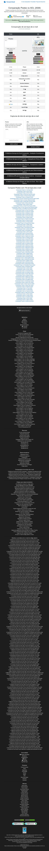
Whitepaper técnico (24, 454)
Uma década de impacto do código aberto (24, 484)
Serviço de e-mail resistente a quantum (24, 523)
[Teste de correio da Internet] (31, 823)
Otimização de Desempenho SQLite (24, 526)
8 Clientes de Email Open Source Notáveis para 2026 (24, 605)
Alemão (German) (24, 795)
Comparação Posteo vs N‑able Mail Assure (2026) (24, 265)
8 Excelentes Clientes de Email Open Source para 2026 (24, 602)
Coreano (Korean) (24, 803)
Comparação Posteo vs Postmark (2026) (24, 270)
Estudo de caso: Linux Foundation (24, 498)
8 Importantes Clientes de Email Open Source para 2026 (24, 656)
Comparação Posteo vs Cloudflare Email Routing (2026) (24, 208)
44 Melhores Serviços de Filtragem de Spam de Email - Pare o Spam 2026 (24, 182)
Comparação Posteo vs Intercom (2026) (24, 240)
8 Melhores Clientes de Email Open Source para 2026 (24, 541)
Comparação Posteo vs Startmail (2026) (24, 286)
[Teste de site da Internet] (18, 823)
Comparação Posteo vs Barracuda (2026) (24, 203)
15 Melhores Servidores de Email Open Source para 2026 (24, 540)
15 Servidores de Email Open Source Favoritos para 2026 (24, 571)
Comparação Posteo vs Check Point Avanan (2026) (24, 205)
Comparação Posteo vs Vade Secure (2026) (24, 292)
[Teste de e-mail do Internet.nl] (11, 58)
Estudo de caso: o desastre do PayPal (24, 521)
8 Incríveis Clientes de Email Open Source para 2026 (24, 607)
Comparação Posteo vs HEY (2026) (24, 231)
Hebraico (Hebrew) (24, 796)
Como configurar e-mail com (24, 341)
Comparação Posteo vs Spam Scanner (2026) (24, 283)
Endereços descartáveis (24, 436)
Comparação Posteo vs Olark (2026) (24, 268)
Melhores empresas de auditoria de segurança (24, 491)
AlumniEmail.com (24, 442)
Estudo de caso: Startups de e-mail (24, 528)
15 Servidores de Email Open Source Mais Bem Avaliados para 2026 (24, 545)
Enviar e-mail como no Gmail (24, 336)
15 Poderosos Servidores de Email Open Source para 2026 (24, 577)
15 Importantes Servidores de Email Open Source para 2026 (24, 655)
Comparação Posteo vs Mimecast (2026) (24, 262)
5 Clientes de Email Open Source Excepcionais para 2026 (24, 558)
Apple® (24, 319)
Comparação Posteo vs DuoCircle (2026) (24, 216)
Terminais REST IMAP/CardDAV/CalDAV (24, 500)
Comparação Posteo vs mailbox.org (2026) (24, 301)
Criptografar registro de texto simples (24, 439)
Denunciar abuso (24, 777)
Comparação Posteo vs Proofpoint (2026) (24, 272)
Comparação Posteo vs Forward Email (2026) (24, 223)
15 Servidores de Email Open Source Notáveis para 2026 (24, 563)
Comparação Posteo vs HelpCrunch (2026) (24, 236)
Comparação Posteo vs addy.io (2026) (24, 299)
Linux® (25, 323)
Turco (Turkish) (24, 813)
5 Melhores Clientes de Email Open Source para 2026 (24, 570)
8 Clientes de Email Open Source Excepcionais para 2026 (24, 599)
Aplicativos (24, 317)
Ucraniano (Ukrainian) (24, 814)
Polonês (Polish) (24, 805)
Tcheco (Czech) (24, 787)
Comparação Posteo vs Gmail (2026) (24, 229)
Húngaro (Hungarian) (24, 798)
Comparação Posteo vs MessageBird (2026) (24, 257)
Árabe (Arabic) (24, 785)
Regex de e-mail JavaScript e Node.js (24, 504)
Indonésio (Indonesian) (24, 799)
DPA (25, 775)
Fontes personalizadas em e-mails (24, 501)
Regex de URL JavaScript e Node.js (24, 533)
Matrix (25, 759)
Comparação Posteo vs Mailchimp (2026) (24, 246)
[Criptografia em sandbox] (24, 80)
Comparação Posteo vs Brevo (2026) (24, 204)
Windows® (24, 320)
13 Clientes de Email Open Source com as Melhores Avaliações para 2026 (24, 593)
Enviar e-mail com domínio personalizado (24, 334)
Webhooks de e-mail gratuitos (24, 460)
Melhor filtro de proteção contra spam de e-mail (24, 487)
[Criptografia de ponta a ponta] (25, 104)
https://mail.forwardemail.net (24, 21)
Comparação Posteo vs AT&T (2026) (24, 192)
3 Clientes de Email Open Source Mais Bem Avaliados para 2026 (24, 547)
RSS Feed (25, 761)
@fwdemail (25, 757)
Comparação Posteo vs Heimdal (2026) (24, 233)
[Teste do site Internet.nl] (11, 56)
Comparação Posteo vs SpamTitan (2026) (24, 285)
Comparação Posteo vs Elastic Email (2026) (24, 218)
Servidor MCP (24, 507)
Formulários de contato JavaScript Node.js (25, 514)
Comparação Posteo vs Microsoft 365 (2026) (24, 259)
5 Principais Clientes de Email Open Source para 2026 (25, 555)
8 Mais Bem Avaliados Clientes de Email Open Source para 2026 (24, 674)
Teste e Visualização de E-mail (24, 505)
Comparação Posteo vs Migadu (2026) (24, 260)
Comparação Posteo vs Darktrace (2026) (24, 213)
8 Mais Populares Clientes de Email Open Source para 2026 (24, 671)
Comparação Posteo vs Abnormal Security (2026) (24, 194)
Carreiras (24, 780)
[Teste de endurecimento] (11, 55)
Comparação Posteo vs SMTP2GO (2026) (24, 278)
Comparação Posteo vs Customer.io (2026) (24, 211)
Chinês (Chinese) (24, 786)
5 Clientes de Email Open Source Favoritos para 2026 (24, 613)
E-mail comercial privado (24, 432)
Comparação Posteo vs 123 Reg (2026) (24, 190)
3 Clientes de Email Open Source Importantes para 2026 (24, 576)
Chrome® (25, 326)
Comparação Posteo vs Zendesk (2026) (24, 296)
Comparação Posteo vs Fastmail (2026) (24, 220)
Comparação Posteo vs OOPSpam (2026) (24, 266)
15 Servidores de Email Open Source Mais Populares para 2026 (24, 548)
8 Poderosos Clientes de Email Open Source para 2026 (24, 579)
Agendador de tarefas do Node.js (24, 518)
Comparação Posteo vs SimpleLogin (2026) (24, 281)
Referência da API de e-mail (24, 459)
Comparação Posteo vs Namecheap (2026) (24, 263)
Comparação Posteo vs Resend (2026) (24, 275)
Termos (24, 773)
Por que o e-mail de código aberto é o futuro (24, 534)
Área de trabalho (25, 325)
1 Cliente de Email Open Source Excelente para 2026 (24, 561)
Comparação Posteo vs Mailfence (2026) (24, 249)
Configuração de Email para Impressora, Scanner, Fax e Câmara (24, 339)
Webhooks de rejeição (24, 463)
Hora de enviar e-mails (24, 435)
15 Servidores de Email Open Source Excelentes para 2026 (24, 560)
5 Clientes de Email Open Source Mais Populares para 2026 (24, 550)
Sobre (24, 768)
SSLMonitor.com (24, 448)
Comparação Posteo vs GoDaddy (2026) (24, 230)
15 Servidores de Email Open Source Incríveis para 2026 (24, 566)
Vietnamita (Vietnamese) (24, 815)
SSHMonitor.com (24, 446)
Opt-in (11, 104)
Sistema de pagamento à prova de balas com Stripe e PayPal (25, 530)
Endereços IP (24, 457)
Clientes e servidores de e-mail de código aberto (24, 538)
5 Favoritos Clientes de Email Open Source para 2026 (24, 654)
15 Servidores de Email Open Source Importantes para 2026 (24, 574)
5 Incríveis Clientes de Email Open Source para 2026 (24, 648)
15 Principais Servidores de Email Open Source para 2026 (24, 542)
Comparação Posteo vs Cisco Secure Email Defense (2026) (24, 207)
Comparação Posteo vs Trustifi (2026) (25, 289)
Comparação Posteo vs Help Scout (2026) (24, 234)
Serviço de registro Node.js (24, 520)
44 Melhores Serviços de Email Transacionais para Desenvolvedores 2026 (24, 171)
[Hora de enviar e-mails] (25, 89)
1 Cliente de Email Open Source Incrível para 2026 (24, 567)
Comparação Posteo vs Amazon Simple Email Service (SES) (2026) (24, 198)
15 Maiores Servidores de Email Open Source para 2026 (24, 609)
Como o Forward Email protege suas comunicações (24, 531)
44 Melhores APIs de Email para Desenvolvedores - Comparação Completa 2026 (24, 176)
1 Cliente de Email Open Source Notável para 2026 (24, 564)
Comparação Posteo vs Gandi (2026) (24, 226)
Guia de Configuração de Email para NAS (24, 337)
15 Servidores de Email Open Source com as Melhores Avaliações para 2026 (24, 592)
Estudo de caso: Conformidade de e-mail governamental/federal (24, 494)
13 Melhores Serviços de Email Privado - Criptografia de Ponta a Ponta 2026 (24, 160)
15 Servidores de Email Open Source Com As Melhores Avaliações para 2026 (24, 713)
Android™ (25, 322)
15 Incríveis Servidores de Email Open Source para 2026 (24, 606)
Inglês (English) (24, 791)
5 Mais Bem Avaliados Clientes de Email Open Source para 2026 (24, 668)
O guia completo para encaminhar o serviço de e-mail (24, 508)
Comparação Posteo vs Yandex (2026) (24, 295)
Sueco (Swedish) (24, 810)
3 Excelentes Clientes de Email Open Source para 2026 (24, 723)
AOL (38, 37)
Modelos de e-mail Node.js (24, 517)
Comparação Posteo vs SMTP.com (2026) (24, 276)
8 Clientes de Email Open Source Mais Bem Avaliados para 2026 (24, 587)
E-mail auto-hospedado (24, 461)
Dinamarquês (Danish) (24, 789)
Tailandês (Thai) (24, 812)
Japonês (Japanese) (24, 801)
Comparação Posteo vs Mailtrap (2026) (24, 255)
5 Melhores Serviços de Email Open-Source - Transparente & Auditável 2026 (24, 165)
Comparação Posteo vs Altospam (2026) (24, 197)
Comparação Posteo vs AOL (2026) (24, 191)
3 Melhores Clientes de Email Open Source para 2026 (24, 622)
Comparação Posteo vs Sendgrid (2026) (24, 279)
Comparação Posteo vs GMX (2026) (24, 224)
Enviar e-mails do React (24, 527)
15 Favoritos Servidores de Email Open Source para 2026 (24, 652)
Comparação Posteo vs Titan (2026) (24, 288)
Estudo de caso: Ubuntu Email (24, 497)
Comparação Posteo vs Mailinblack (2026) (25, 252)
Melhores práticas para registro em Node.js (24, 489)
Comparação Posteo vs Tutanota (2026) (24, 291)
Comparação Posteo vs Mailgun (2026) (24, 250)
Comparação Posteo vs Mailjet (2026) (25, 253)
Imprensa (24, 778)
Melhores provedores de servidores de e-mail (24, 488)
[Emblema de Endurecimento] (24, 830)
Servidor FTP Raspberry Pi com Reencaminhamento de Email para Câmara (24, 340)
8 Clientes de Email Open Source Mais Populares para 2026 (24, 590)
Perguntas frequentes (40, 1)
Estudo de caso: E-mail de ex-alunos (24, 495)
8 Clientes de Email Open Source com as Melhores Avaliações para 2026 (24, 633)
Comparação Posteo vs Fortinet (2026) (24, 221)
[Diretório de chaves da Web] (25, 110)
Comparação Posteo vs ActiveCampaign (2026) (24, 195)
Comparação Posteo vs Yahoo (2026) (24, 294)
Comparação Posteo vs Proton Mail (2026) (25, 273)
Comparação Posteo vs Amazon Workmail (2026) (24, 200)
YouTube (25, 760)
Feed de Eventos (24, 767)
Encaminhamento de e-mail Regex (24, 464)
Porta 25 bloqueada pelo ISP (24, 427)
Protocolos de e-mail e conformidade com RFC (24, 502)
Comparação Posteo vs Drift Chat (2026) (24, 214)
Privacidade (33, 1)
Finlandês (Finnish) (24, 793)
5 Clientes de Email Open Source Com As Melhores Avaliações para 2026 (24, 714)
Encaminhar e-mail (16, 20)
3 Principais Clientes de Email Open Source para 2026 (24, 596)
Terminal (25, 327)
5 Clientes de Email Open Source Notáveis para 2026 (24, 726)
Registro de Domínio (24, 438)
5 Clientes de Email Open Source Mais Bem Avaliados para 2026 (24, 553)
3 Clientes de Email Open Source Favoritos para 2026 (24, 734)
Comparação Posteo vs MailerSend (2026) (24, 247)
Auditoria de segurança (24, 456)
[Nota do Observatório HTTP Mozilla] (11, 60)
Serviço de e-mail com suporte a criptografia (24, 511)
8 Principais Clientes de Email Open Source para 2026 (24, 544)
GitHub (25, 756)
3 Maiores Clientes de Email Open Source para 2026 (24, 732)
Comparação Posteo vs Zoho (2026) (24, 298)
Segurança (24, 770)
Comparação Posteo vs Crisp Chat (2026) (24, 210)
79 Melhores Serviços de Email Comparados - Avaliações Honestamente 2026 (24, 154)
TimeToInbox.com (24, 444)
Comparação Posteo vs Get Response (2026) (24, 227)
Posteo (10, 39)
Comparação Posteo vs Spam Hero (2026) (25, 282)
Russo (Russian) (24, 808)
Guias (24, 331)
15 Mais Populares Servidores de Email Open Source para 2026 (24, 669)
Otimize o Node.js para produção (24, 510)
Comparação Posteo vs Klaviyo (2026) (24, 242)
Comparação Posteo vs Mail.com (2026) (24, 244)
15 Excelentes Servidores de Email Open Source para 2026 (24, 600)
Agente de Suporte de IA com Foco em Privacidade (24, 492)
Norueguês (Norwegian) (24, 804)
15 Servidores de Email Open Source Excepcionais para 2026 (24, 557)
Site (11, 52)
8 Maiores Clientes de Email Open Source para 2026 (24, 610)
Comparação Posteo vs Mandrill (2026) (24, 256)
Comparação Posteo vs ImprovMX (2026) (24, 239)
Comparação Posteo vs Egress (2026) (24, 217)
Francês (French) (24, 794)
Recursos (24, 430)
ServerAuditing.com (24, 445)
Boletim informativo (25, 754)
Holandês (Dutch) (24, 790)
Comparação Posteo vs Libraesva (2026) (24, 243)
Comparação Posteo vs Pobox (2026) (24, 269)
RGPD (24, 774)
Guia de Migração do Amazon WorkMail (24, 485)
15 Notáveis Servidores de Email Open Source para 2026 (24, 643)
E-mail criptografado (25, 1)
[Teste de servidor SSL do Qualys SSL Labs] (11, 61)
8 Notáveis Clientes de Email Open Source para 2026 (24, 645)
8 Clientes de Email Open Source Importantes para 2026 (24, 697)
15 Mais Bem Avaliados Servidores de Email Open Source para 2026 (24, 667)
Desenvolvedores (24, 452)
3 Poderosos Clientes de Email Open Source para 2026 (24, 619)
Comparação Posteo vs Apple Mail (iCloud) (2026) (24, 201)
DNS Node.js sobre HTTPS (24, 515)
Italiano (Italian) (24, 800)
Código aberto (25, 466)
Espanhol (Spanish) (24, 809)
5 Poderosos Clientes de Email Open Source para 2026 (24, 700)
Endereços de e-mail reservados (24, 441)
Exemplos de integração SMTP (24, 333)
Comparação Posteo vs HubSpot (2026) (24, 237)
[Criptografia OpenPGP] (26, 107)
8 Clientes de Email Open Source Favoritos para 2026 (24, 573)
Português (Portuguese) (24, 806)
